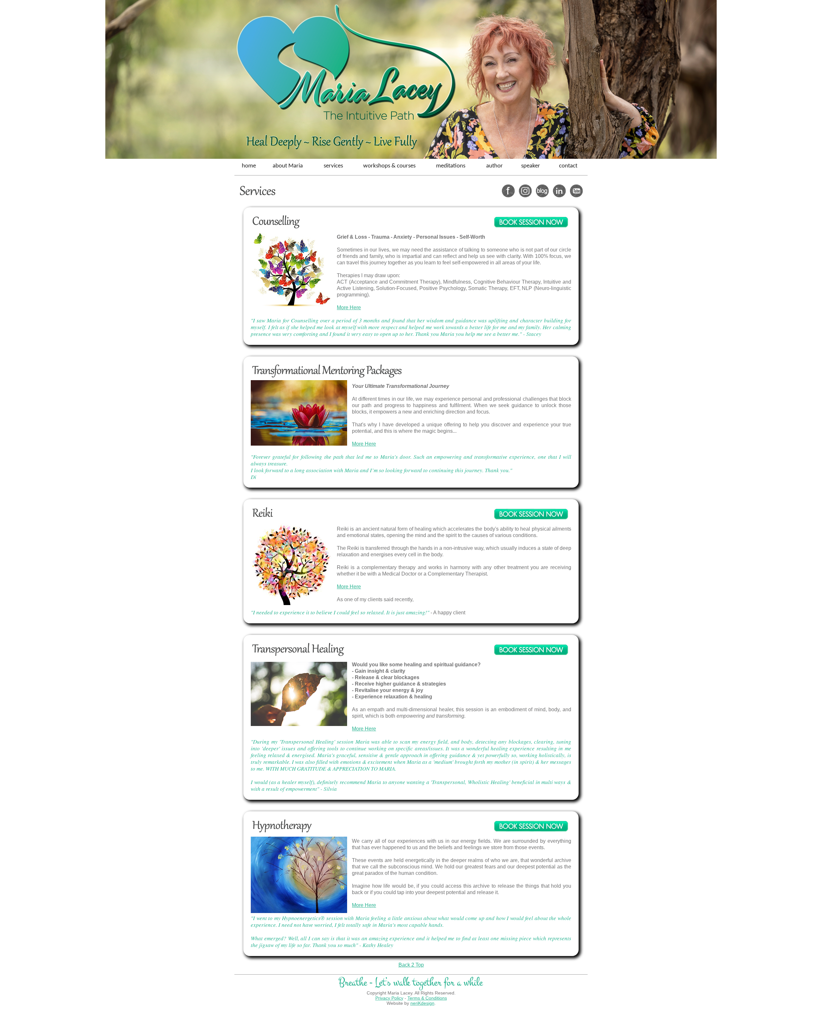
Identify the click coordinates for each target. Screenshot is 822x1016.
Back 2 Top (411, 965)
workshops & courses (389, 166)
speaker (530, 166)
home (249, 166)
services (333, 166)
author (494, 166)
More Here (349, 307)
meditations (450, 166)
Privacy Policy (389, 998)
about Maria (288, 166)
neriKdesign (422, 1003)
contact (568, 166)
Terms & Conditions (427, 998)
